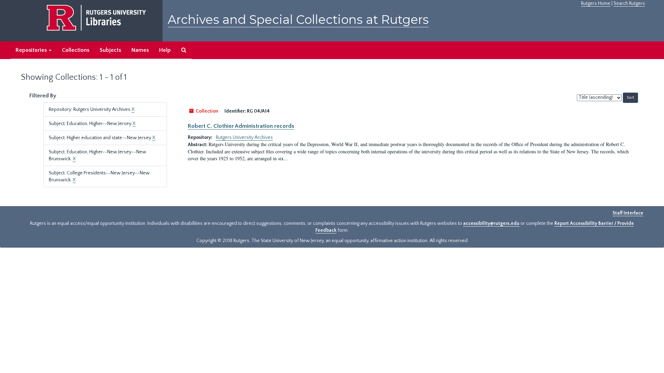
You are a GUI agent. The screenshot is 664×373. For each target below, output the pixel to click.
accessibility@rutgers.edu (491, 223)
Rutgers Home (595, 3)
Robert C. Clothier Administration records (241, 126)
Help (165, 50)
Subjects (110, 50)
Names (140, 50)
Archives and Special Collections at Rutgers (298, 19)
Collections (75, 50)
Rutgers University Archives (244, 137)
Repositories (32, 50)
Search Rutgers (629, 3)
